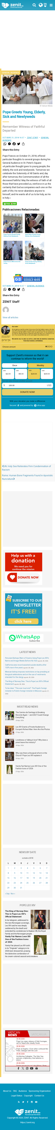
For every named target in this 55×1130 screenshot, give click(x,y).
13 (40, 873)
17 (21, 878)
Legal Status (16, 1095)
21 (47, 878)
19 (34, 878)
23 (15, 883)
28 (47, 883)
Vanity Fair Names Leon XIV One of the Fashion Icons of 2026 (31, 767)
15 (8, 878)
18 (27, 878)
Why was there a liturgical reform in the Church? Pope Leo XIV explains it (31, 754)
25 (27, 883)
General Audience (10, 73)
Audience (23, 1091)
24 (21, 883)
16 (15, 878)
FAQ (15, 1091)
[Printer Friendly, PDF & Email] (10, 203)
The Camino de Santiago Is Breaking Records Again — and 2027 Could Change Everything (32, 714)
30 (15, 888)
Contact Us (39, 1095)
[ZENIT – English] (15, 5)
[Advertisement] (27, 39)
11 (27, 873)
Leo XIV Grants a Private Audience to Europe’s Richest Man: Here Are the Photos (33, 728)
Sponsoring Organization (40, 1091)
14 (47, 873)
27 (40, 883)
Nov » (13, 894)
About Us (7, 1091)
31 (21, 888)
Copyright (28, 1095)
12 (34, 873)
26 (34, 883)
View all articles (10, 317)
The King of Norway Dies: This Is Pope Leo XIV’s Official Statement (17, 914)
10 (21, 873)
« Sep (7, 894)
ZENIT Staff (32, 138)
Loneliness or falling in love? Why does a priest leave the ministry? (32, 741)
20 (40, 878)
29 (8, 888)
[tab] (16, 1034)
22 (8, 883)
